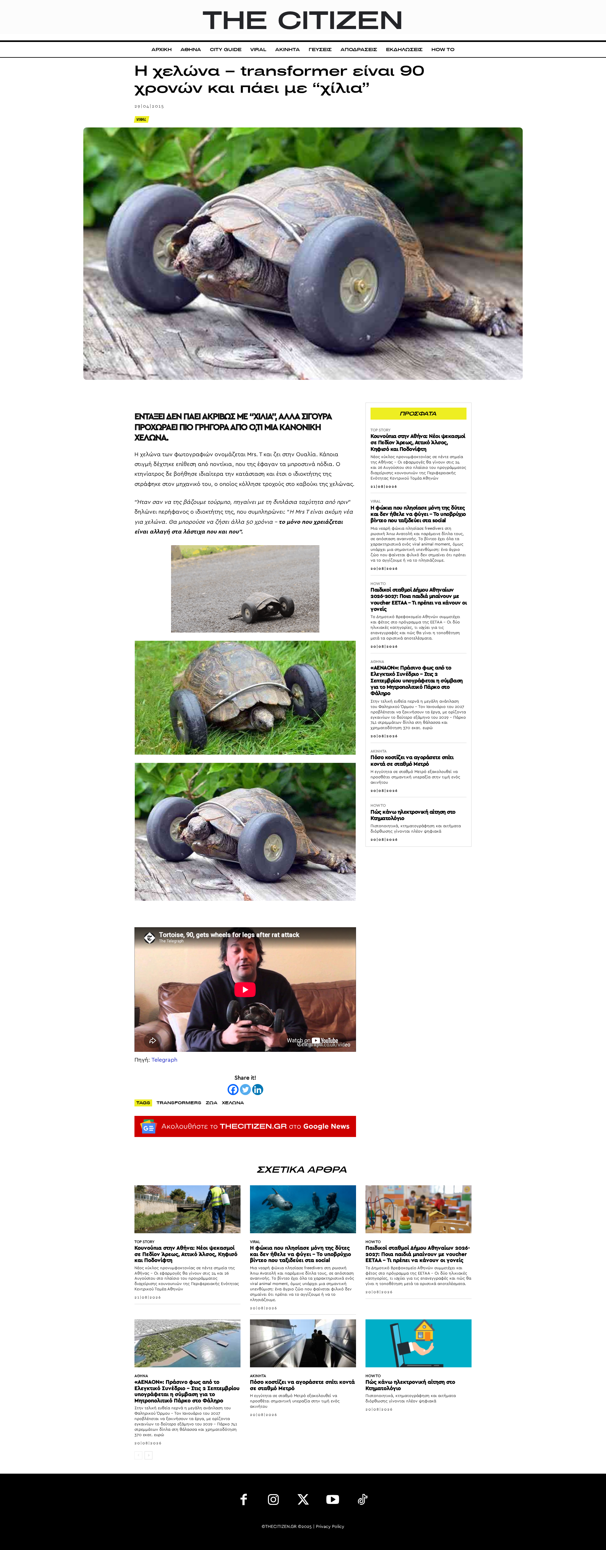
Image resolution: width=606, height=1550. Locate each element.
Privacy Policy (330, 1526)
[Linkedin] (257, 1089)
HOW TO (378, 584)
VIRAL (141, 119)
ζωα (211, 1102)
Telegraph (164, 1060)
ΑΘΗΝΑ (377, 661)
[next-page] (148, 1455)
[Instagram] (273, 1501)
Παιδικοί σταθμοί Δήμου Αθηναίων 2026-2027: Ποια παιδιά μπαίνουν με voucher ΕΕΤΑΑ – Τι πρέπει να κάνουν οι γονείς (417, 1254)
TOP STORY (380, 430)
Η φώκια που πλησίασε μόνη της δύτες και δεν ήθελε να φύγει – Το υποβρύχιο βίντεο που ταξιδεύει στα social (418, 514)
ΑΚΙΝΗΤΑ (379, 751)
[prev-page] (138, 1455)
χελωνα (233, 1102)
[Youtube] (332, 1501)
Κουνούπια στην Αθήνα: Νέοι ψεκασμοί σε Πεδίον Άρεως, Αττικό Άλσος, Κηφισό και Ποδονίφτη (418, 442)
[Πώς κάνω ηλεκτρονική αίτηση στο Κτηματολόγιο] (418, 1343)
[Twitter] (245, 1089)
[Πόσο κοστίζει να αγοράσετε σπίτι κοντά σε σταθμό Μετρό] (303, 1343)
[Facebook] (233, 1089)
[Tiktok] (362, 1501)
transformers (179, 1102)
